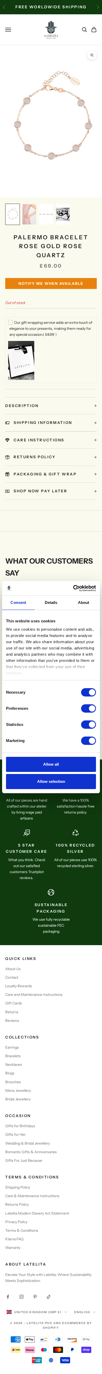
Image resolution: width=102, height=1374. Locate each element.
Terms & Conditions (21, 1230)
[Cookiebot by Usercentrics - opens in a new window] (73, 588)
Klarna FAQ (14, 1239)
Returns (11, 1012)
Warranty (12, 1247)
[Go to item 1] (12, 214)
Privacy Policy (16, 1222)
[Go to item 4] (62, 214)
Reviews (12, 1020)
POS (49, 1323)
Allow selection (51, 781)
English (82, 1312)
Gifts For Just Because (23, 1160)
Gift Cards (13, 1003)
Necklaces (13, 1064)
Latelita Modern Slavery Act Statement (37, 1213)
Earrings (12, 1047)
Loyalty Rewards (18, 986)
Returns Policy (17, 1204)
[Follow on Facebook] (7, 1296)
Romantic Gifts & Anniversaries (31, 1152)
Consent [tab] (18, 602)
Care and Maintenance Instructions (34, 994)
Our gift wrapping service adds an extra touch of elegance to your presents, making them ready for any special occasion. (50, 328)
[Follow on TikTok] (48, 1296)
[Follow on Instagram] (21, 1296)
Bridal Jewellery (18, 1099)
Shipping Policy (17, 1187)
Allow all (51, 764)
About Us (13, 968)
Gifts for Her (15, 1134)
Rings (9, 1073)
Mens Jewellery (18, 1090)
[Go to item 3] (46, 214)
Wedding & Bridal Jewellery (27, 1143)
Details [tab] (51, 602)
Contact (11, 977)
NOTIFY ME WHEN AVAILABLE (51, 283)
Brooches (13, 1082)
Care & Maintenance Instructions (32, 1196)
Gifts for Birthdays (20, 1126)
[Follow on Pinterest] (35, 1296)
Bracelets (13, 1056)
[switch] (88, 708)
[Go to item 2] (29, 214)
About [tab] (83, 602)
